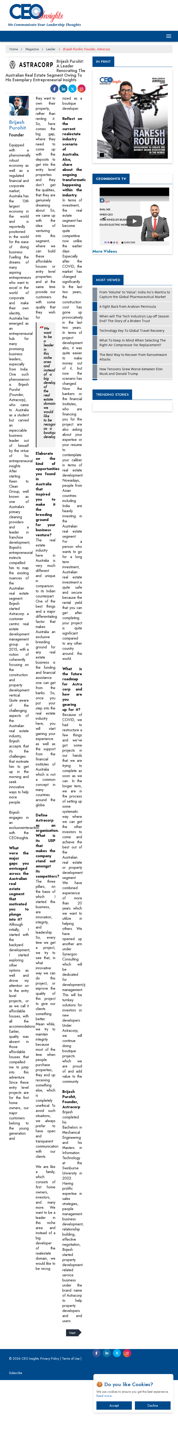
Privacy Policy (49, 1358)
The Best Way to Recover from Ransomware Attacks (133, 356)
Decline (153, 1405)
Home (14, 49)
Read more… (105, 1395)
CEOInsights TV (111, 178)
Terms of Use (70, 1358)
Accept (114, 1405)
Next (72, 1333)
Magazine (32, 49)
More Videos (104, 251)
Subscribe (15, 1373)
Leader (50, 49)
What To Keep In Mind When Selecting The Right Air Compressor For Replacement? (132, 342)
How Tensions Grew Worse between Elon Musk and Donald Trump (131, 371)
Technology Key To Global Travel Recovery (131, 330)
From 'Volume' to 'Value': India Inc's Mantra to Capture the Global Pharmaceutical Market (134, 294)
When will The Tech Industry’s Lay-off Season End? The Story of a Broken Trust (134, 318)
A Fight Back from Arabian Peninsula (127, 306)
